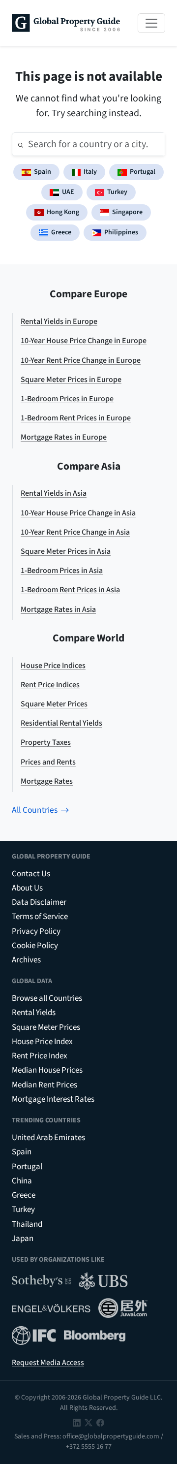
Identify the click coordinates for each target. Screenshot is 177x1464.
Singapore (127, 212)
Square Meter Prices (46, 1027)
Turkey (117, 192)
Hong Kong (63, 212)
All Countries (35, 810)
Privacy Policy (36, 931)
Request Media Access (48, 1362)
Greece (61, 232)
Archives (26, 960)
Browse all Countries (47, 998)
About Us (27, 888)
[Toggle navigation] (151, 23)
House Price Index (42, 1042)
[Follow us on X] (88, 1422)
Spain (42, 172)
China (22, 1181)
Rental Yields (34, 1012)
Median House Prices (47, 1070)
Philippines (121, 232)
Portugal (142, 172)
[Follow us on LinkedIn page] (77, 1422)
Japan (22, 1238)
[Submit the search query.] (20, 144)
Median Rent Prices (44, 1085)
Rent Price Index (39, 1056)
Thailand (27, 1224)
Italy (90, 172)
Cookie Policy (35, 946)
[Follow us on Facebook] (100, 1422)
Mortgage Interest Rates (53, 1099)
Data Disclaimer (39, 902)
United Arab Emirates (48, 1138)
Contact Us (31, 874)
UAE (68, 192)
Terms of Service (40, 917)
